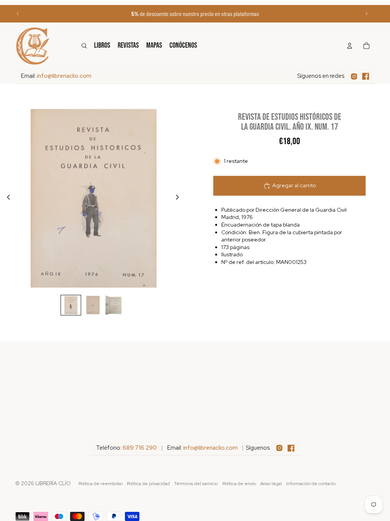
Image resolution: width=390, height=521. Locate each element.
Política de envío (239, 484)
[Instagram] (354, 76)
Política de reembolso (100, 484)
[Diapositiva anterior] (18, 13)
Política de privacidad (148, 484)
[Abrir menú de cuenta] (349, 45)
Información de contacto (311, 484)
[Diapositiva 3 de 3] (115, 305)
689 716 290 (140, 448)
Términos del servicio (196, 484)
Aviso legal (271, 484)
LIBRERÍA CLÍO (53, 483)
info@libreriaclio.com (64, 76)
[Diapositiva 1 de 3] (70, 305)
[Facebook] (365, 76)
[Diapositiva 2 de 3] (92, 305)
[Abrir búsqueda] (84, 45)
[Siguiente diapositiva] (366, 13)
